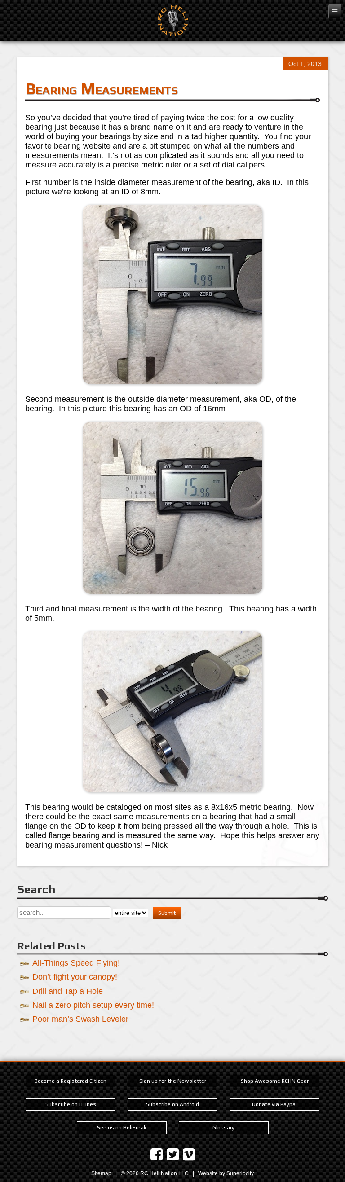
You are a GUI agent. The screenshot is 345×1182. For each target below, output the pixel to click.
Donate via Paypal (274, 1104)
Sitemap (101, 1173)
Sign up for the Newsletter (172, 1081)
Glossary (223, 1128)
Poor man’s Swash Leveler (80, 1019)
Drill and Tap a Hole (67, 991)
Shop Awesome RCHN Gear (275, 1081)
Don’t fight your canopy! (74, 976)
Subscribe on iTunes (70, 1104)
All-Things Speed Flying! (76, 962)
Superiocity (240, 1173)
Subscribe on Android (172, 1104)
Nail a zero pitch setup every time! (93, 1005)
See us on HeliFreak (121, 1128)
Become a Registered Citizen (70, 1081)
